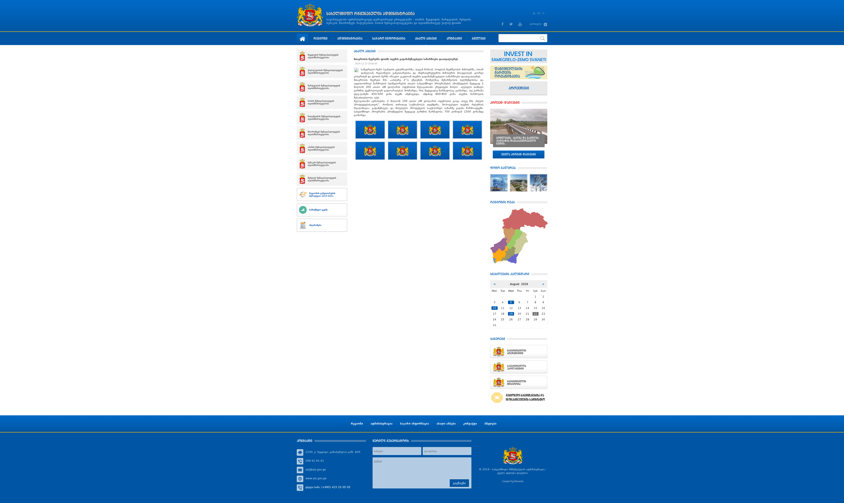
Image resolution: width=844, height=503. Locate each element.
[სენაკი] (322, 163)
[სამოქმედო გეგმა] (322, 209)
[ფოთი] (322, 71)
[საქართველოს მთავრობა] (518, 382)
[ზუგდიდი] (322, 56)
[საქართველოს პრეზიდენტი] (518, 351)
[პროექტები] (518, 88)
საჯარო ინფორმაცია (388, 38)
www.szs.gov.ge (316, 478)
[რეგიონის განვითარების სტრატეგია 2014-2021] (322, 194)
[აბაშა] (322, 148)
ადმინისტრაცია (349, 38)
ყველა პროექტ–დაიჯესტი (518, 154)
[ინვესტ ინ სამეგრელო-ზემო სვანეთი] (518, 56)
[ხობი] (322, 102)
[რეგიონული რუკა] (519, 210)
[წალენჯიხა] (322, 117)
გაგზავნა (459, 483)
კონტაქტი (454, 38)
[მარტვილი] (322, 86)
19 (511, 313)
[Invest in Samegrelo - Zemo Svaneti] (518, 72)
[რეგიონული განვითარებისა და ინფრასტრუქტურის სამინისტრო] (518, 397)
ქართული (536, 23)
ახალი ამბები (426, 38)
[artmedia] (513, 481)
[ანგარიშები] (322, 225)
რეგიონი (320, 38)
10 (494, 308)
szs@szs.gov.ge (316, 469)
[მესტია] (322, 179)
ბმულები (479, 38)
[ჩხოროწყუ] (322, 133)
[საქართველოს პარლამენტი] (518, 367)
